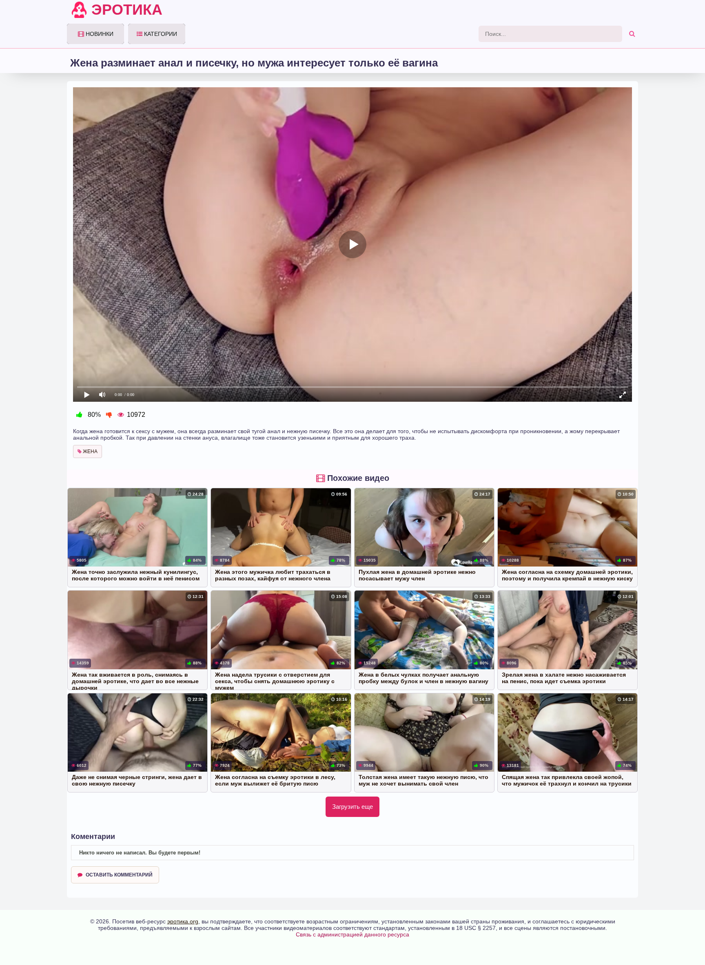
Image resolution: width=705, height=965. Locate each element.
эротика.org (182, 921)
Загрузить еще (352, 806)
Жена (90, 451)
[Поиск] (632, 34)
